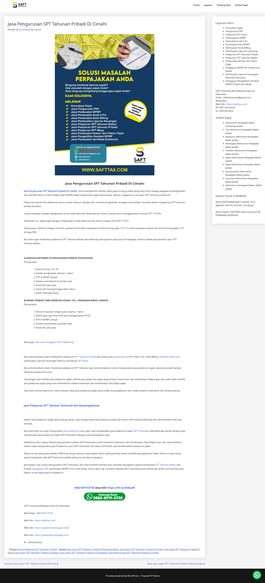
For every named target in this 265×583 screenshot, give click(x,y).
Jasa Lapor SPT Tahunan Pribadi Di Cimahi (141, 549)
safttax (37, 29)
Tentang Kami (224, 5)
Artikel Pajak (241, 5)
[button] (257, 575)
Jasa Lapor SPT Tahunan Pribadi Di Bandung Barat (93, 549)
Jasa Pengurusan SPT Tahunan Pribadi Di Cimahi (134, 552)
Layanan (208, 5)
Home (196, 5)
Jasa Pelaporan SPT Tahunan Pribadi (38, 549)
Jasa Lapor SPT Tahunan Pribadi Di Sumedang (84, 552)
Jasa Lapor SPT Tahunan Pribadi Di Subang (37, 552)
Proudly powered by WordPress (122, 575)
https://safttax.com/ (236, 104)
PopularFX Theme (150, 575)
